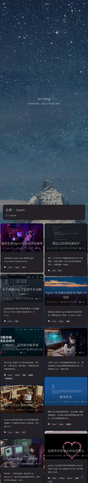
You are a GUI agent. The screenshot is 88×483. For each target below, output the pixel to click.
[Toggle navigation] (84, 4)
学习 (24, 267)
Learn (7, 248)
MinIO (17, 375)
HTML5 (61, 478)
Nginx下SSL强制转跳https (22, 405)
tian (39, 248)
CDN (53, 271)
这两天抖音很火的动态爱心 (66, 451)
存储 (24, 375)
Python (54, 455)
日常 (16, 321)
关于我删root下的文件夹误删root (22, 291)
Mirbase (16, 350)
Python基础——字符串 (22, 459)
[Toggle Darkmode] (82, 476)
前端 (68, 321)
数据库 (31, 375)
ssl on (66, 348)
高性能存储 (8, 378)
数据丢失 (66, 397)
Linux (12, 248)
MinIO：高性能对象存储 (22, 345)
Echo (47, 4)
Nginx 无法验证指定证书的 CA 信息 (66, 295)
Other (56, 248)
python (69, 478)
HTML (54, 478)
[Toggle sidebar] (3, 4)
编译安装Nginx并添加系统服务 (22, 243)
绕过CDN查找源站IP (66, 243)
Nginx (17, 267)
